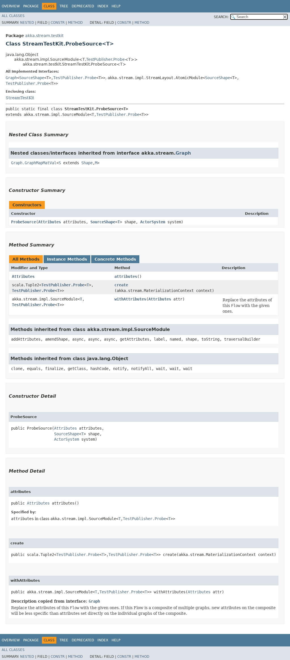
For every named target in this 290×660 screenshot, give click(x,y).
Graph (11, 77)
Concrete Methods (115, 259)
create (121, 285)
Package (31, 6)
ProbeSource (23, 222)
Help (116, 6)
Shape (87, 163)
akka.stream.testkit (44, 35)
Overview (11, 6)
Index (102, 6)
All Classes (13, 16)
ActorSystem (152, 222)
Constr (58, 23)
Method (75, 23)
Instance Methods (67, 259)
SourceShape (31, 77)
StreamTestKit (20, 98)
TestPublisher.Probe (105, 59)
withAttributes (130, 299)
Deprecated (83, 6)
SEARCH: (221, 17)
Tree (63, 6)
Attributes (49, 222)
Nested (27, 23)
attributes (125, 276)
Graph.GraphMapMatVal (33, 163)
